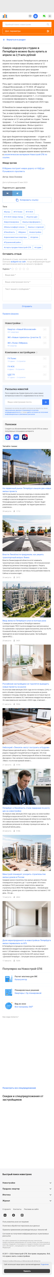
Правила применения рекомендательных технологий (25, 1230)
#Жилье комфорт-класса (14, 227)
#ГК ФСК (29, 212)
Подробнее (45, 1264)
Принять (27, 1271)
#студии (37, 247)
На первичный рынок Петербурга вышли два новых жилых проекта (27, 490)
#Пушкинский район (12, 242)
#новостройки (35, 232)
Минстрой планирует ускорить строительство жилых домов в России (24, 875)
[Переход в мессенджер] (22, 1215)
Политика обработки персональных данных (21, 1226)
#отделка (34, 237)
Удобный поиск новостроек (18, 24)
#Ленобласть (9, 232)
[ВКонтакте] (7, 193)
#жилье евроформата (31, 222)
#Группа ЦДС (31, 217)
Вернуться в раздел (15, 39)
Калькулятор (21, 979)
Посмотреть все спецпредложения (19, 1088)
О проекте (7, 1209)
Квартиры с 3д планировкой (28, 993)
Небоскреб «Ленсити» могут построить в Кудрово (26, 747)
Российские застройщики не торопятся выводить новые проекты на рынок (26, 685)
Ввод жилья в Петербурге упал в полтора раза (24, 621)
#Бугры (7, 212)
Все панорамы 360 (24, 1006)
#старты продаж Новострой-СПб (17, 247)
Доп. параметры (13, 31)
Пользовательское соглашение (16, 1222)
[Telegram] (17, 193)
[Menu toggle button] (49, 16)
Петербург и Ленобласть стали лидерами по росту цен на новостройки (26, 809)
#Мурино (22, 232)
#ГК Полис (18, 212)
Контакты (17, 1209)
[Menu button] (44, 16)
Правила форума (11, 314)
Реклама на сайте (31, 1209)
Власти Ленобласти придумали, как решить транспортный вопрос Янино (23, 556)
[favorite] (30, 16)
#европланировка (11, 222)
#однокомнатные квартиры (15, 237)
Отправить (27, 306)
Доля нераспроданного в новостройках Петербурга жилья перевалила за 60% (27, 942)
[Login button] (35, 16)
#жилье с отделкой (36, 227)
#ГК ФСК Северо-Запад (13, 217)
